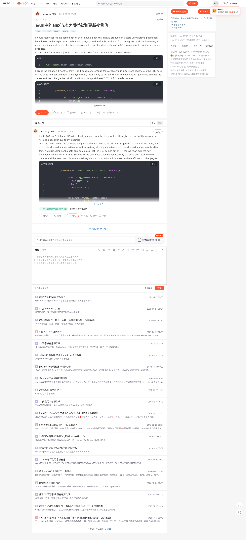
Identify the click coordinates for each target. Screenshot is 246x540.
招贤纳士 (186, 46)
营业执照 (205, 55)
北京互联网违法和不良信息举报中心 (186, 59)
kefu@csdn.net (193, 40)
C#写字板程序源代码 (49, 343)
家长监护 (207, 59)
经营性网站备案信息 (200, 52)
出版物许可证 (201, 70)
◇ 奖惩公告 (176, 27)
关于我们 (174, 46)
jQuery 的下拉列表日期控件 (53, 378)
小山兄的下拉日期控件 (50, 331)
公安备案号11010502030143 (186, 55)
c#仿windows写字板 (49, 308)
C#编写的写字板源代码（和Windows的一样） (62, 436)
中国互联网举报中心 (179, 63)
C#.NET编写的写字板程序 (52, 459)
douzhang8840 (47, 131)
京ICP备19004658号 (180, 52)
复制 (157, 58)
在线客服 (206, 40)
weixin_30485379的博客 (46, 428)
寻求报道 (209, 46)
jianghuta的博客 (42, 475)
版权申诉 (189, 70)
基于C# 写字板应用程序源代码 (54, 494)
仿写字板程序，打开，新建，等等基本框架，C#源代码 (67, 320)
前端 (45, 19)
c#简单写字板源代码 (49, 482)
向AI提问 (207, 11)
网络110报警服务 (197, 63)
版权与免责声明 (177, 70)
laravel (65, 31)
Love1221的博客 (42, 335)
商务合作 (198, 46)
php (73, 31)
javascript (47, 31)
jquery (56, 31)
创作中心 (234, 3)
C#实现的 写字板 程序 (50, 389)
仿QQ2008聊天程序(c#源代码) (55, 366)
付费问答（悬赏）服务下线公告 (185, 18)
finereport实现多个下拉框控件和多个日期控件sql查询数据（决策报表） (75, 517)
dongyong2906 (49, 14)
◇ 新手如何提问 (178, 24)
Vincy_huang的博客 (44, 521)
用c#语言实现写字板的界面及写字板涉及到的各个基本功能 (69, 413)
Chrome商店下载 (178, 66)
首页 (37, 19)
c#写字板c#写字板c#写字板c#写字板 (58, 448)
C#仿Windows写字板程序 (52, 297)
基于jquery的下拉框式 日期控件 (55, 471)
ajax (38, 31)
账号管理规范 (193, 66)
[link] (37, 19)
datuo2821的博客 (43, 382)
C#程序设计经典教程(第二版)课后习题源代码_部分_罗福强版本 (71, 505)
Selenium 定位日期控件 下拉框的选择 (58, 424)
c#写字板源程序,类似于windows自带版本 (60, 355)
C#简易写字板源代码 (49, 401)
